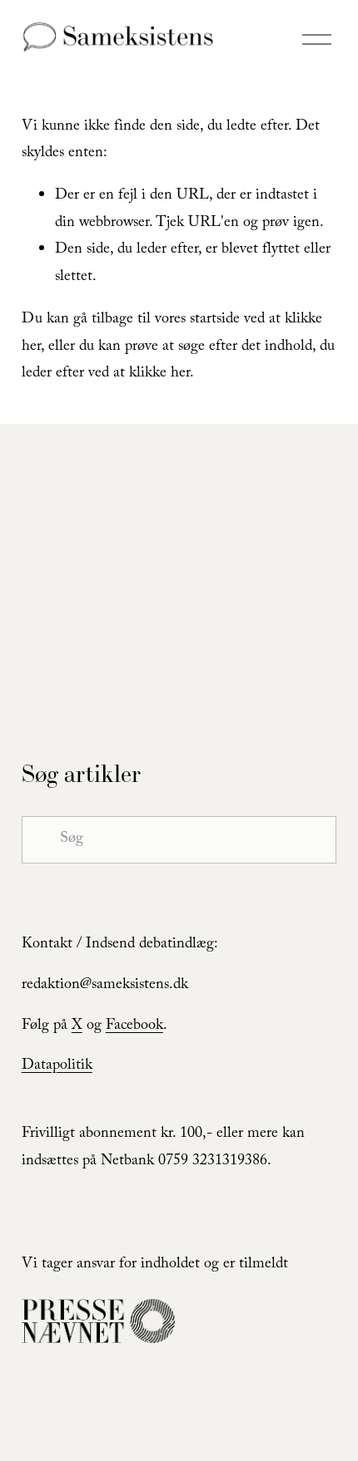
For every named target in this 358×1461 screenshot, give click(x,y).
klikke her (159, 374)
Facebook (134, 1027)
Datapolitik (57, 1067)
